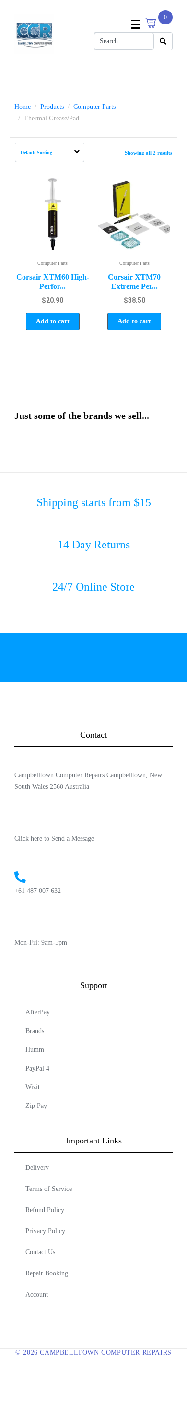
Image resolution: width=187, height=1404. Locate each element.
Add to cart (53, 321)
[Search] (163, 41)
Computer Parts (52, 263)
